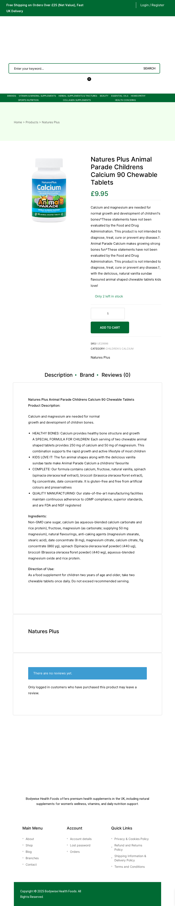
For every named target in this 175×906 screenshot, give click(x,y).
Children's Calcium (120, 348)
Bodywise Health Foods (61, 891)
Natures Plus (100, 357)
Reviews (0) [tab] (116, 375)
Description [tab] (59, 375)
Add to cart (110, 327)
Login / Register (152, 5)
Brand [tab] (87, 375)
